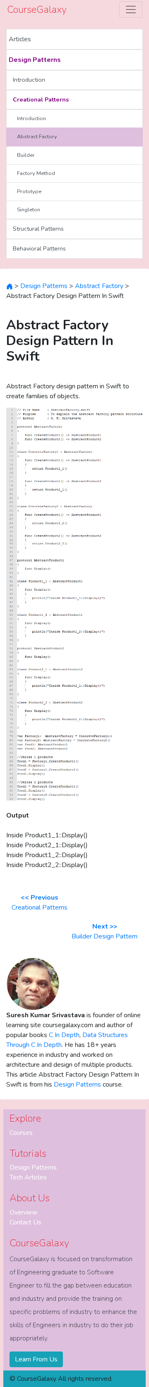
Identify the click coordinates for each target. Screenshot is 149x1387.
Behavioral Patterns (39, 248)
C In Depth (64, 1035)
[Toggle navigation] (130, 9)
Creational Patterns (41, 99)
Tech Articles (28, 1177)
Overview (23, 1212)
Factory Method (36, 173)
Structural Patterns (38, 228)
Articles (20, 39)
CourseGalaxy (37, 9)
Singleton (28, 209)
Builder (26, 155)
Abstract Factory (37, 136)
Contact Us (25, 1222)
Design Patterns (35, 59)
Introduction (29, 80)
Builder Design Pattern (104, 931)
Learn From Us (36, 1359)
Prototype (29, 191)
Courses (21, 1132)
